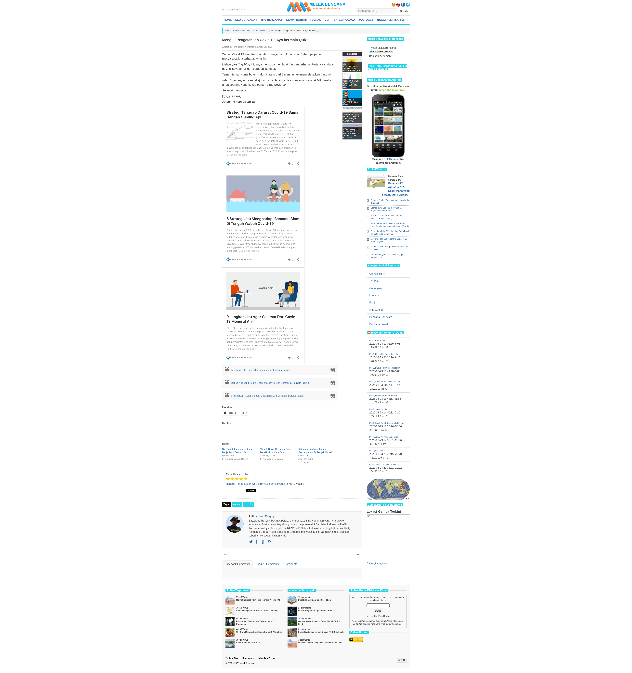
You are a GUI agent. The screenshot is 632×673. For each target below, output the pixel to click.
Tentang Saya (232, 658)
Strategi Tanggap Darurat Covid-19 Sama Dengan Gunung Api (351, 117)
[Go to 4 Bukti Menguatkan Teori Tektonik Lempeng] (230, 611)
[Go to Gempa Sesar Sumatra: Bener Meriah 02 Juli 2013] (292, 621)
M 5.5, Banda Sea (377, 340)
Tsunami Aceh (320, 19)
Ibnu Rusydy (239, 47)
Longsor (374, 295)
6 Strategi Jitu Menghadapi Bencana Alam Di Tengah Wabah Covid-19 (315, 452)
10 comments (304, 618)
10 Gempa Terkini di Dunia (387, 332)
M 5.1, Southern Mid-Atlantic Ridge (384, 382)
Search (404, 11)
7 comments (304, 640)
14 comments (304, 608)
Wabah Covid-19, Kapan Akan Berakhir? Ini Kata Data (351, 84)
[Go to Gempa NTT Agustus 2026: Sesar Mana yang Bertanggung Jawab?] (376, 182)
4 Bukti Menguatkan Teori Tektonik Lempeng (256, 611)
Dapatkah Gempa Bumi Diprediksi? (314, 600)
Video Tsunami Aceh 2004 (248, 643)
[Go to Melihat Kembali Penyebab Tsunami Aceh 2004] (230, 600)
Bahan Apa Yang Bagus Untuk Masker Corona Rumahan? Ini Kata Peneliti (270, 382)
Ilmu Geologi (376, 309)
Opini (270, 31)
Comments (290, 564)
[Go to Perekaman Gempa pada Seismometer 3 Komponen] (230, 621)
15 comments (304, 597)
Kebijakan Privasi (267, 658)
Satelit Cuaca (344, 19)
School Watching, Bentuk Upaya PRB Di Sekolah (320, 632)
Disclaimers (248, 658)
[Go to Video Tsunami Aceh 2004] (230, 643)
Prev (226, 554)
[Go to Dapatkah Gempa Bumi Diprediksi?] (292, 600)
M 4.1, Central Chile (378, 450)
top (403, 660)
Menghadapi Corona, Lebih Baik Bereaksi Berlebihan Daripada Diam (267, 395)
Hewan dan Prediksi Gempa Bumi (350, 102)
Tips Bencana (272, 19)
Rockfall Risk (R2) (391, 19)
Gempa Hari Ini (296, 19)
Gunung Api (376, 288)
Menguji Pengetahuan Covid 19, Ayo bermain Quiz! (255, 483)
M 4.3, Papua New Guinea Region (384, 368)
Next (357, 554)
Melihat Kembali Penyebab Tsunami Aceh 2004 (258, 600)
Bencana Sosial (378, 324)
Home (228, 19)
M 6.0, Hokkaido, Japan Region (383, 395)
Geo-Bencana (246, 19)
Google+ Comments (267, 564)
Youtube (366, 19)
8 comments (304, 629)
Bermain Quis (259, 31)
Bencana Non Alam (241, 31)
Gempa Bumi (377, 273)
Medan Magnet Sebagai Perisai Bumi (315, 611)
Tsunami (374, 281)
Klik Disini (390, 159)
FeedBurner (384, 616)
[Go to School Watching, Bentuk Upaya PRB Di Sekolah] (292, 632)
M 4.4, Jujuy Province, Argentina (383, 437)
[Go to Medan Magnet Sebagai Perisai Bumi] (292, 611)
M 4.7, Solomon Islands (379, 409)
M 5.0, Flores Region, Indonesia (383, 354)
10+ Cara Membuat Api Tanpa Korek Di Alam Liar (259, 632)
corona (236, 504)
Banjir (372, 302)
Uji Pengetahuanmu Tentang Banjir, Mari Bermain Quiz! (351, 67)
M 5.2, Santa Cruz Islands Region (384, 464)
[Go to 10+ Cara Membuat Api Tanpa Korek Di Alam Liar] (230, 632)
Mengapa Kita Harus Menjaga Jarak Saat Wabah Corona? (261, 370)
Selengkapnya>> (377, 563)
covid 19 (248, 504)
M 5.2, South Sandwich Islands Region (386, 423)
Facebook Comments (237, 564)
